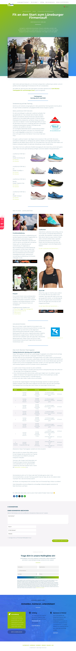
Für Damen (16, 161)
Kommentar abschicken (60, 540)
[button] (14, 496)
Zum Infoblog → (36, 625)
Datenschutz (26, 645)
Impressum (32, 645)
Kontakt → (56, 633)
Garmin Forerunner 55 (20, 310)
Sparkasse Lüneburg (20, 467)
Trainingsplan (36, 621)
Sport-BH (41, 290)
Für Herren (16, 159)
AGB (52, 645)
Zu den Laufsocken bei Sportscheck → (49, 248)
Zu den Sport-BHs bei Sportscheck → (49, 306)
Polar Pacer (17, 309)
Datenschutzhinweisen (40, 587)
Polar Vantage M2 (28, 309)
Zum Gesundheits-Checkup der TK (55, 337)
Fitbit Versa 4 (17, 312)
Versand (44, 645)
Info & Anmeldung (16, 632)
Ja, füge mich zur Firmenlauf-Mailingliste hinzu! (20, 537)
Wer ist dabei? (34, 2)
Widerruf (38, 645)
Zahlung (48, 645)
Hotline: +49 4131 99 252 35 (62, 2)
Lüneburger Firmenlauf (22, 2)
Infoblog (42, 2)
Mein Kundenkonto (50, 2)
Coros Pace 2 (17, 313)
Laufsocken (42, 229)
